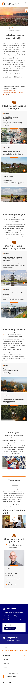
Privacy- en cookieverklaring (13, 678)
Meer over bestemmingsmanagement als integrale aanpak (14, 220)
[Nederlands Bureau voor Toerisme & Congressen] (11, 3)
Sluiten (21, 2)
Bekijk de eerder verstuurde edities (13, 620)
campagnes (20, 92)
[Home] (10, 28)
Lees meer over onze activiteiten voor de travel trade (15, 484)
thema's (16, 27)
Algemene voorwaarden (12, 673)
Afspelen (14, 520)
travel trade (5, 94)
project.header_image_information (26, 10)
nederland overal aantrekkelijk (14, 30)
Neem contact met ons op (13, 640)
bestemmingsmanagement (9, 90)
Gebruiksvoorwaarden (12, 676)
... (18, 27)
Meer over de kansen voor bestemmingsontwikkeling (15, 335)
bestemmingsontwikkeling (9, 92)
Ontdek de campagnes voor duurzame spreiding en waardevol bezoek (14, 436)
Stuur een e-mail (12, 584)
